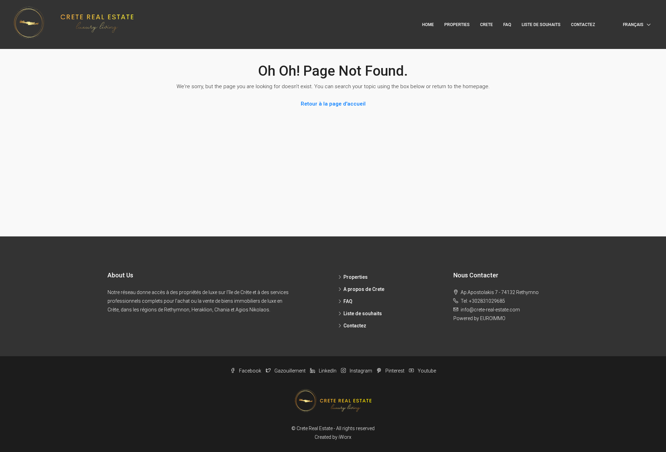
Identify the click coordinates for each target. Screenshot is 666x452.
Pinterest (394, 371)
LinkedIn (328, 371)
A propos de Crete (363, 289)
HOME (428, 24)
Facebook (250, 371)
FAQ (507, 24)
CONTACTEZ (583, 24)
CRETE (486, 24)
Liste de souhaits (362, 313)
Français (633, 24)
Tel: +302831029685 (483, 301)
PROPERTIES (457, 24)
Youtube (426, 371)
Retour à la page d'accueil (333, 104)
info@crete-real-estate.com (490, 309)
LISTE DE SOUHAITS (541, 24)
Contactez (354, 325)
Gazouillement (290, 371)
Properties (355, 277)
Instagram (361, 371)
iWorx (345, 437)
